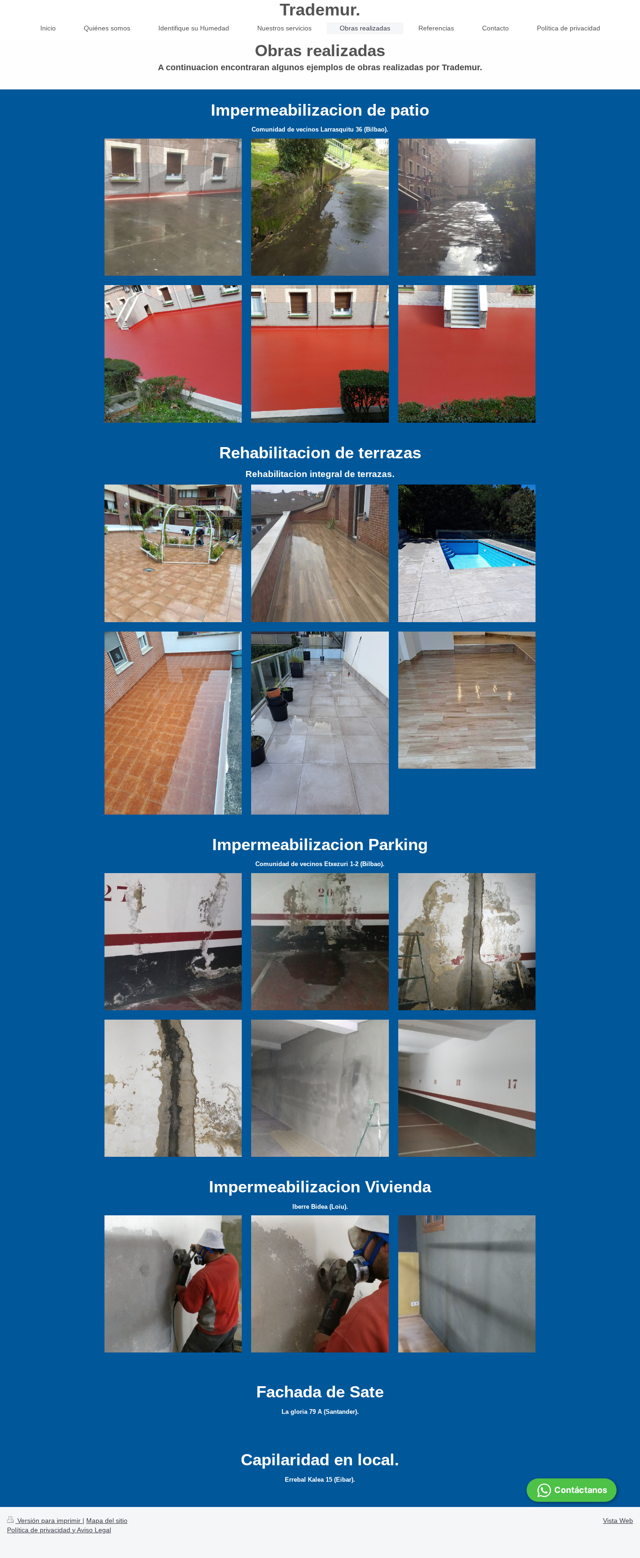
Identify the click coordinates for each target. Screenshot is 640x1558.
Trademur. (320, 9)
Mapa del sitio (106, 1520)
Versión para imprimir (48, 1520)
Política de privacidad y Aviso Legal (59, 1530)
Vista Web (618, 1520)
